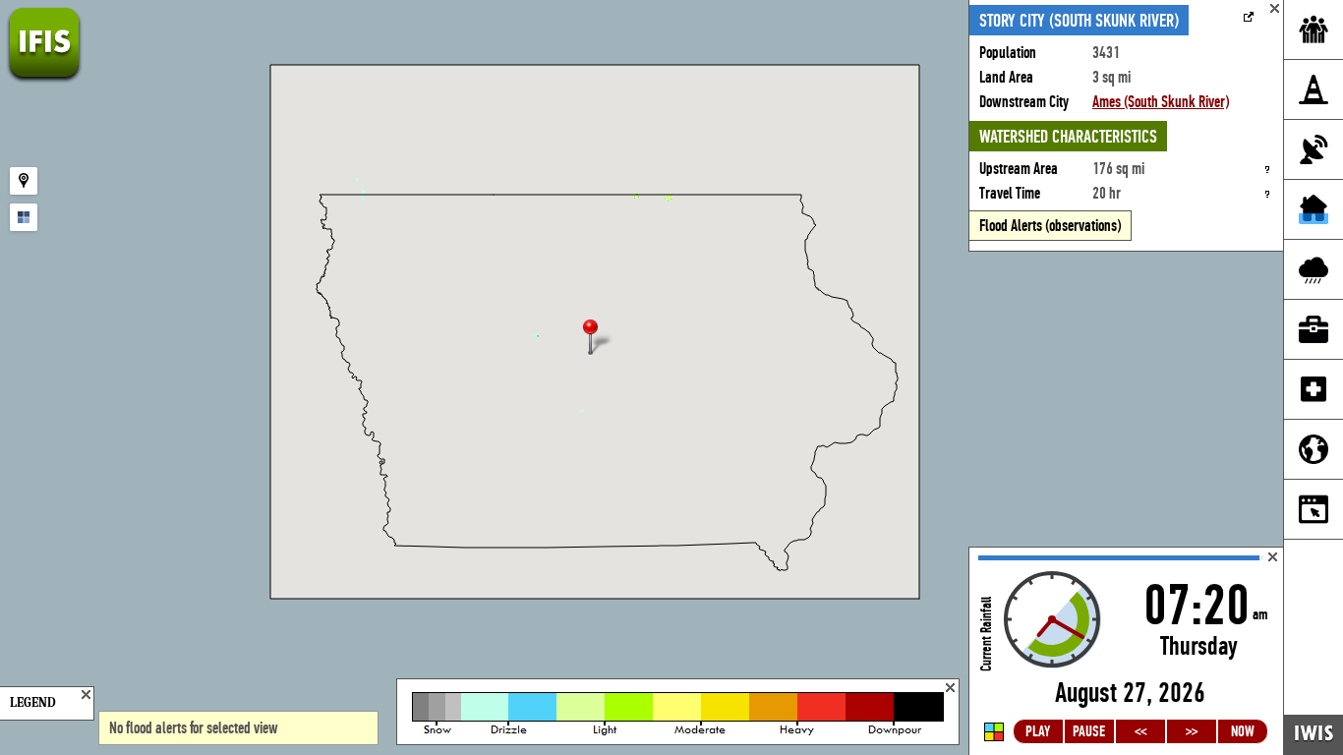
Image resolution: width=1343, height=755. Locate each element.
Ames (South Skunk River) (1160, 101)
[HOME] (44, 78)
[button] (598, 339)
